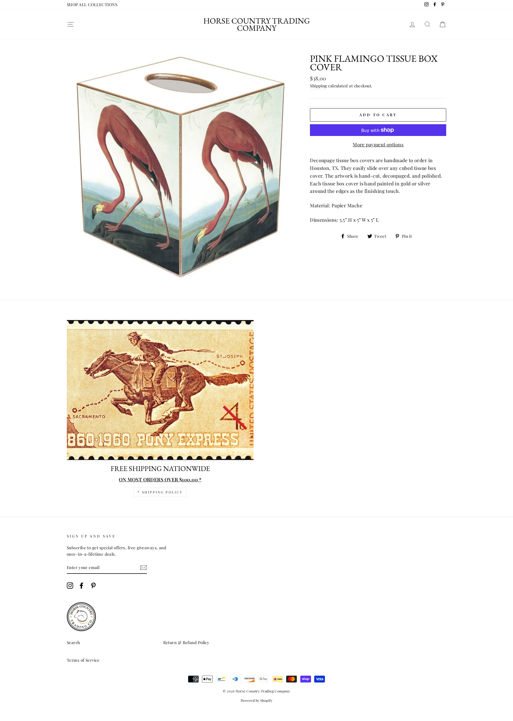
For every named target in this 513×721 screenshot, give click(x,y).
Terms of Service (83, 660)
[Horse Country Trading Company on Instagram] (70, 585)
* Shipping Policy (160, 492)
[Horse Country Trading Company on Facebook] (81, 585)
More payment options (378, 144)
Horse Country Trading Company (256, 24)
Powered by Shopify (256, 700)
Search (73, 642)
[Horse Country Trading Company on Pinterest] (93, 585)
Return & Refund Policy (186, 642)
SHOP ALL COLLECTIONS (92, 4)
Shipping (318, 85)
